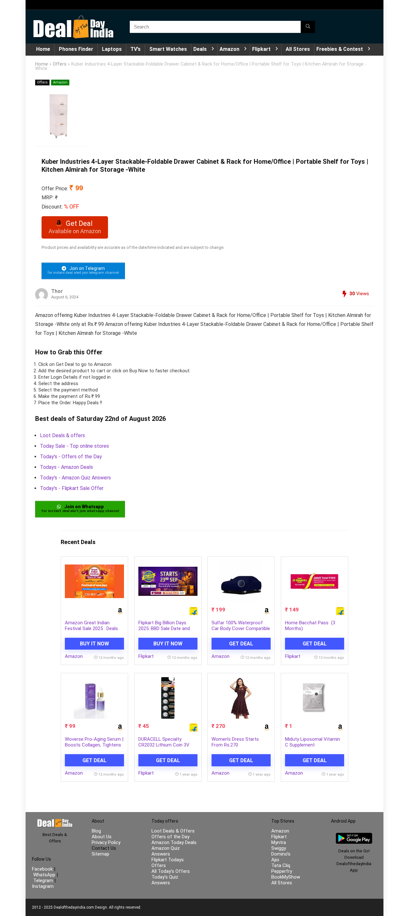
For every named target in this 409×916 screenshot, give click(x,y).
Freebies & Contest (339, 49)
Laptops (112, 49)
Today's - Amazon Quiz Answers (75, 478)
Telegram (43, 880)
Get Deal (241, 644)
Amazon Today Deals (174, 842)
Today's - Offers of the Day (71, 457)
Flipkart (261, 49)
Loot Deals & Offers (173, 831)
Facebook (43, 869)
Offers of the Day (170, 837)
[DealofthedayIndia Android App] (354, 836)
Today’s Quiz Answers (164, 880)
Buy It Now (94, 644)
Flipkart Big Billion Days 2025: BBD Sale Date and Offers (164, 628)
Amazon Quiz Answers (165, 851)
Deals (200, 49)
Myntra (278, 842)
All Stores (298, 49)
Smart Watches (168, 49)
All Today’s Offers (170, 871)
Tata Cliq (280, 865)
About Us (102, 837)
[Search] (308, 27)
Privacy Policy (106, 842)
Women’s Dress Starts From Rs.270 (235, 742)
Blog (96, 831)
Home (43, 49)
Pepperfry (281, 871)
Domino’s (280, 854)
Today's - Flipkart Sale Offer (72, 488)
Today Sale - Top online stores (74, 446)
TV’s (135, 49)
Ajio (275, 860)
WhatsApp (44, 875)
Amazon (229, 49)
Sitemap (100, 854)
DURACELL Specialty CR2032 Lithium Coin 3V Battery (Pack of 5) (163, 745)
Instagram (43, 886)
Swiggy (278, 848)
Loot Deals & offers (62, 435)
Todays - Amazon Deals (66, 467)
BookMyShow (285, 877)
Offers (59, 64)
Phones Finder (76, 49)
